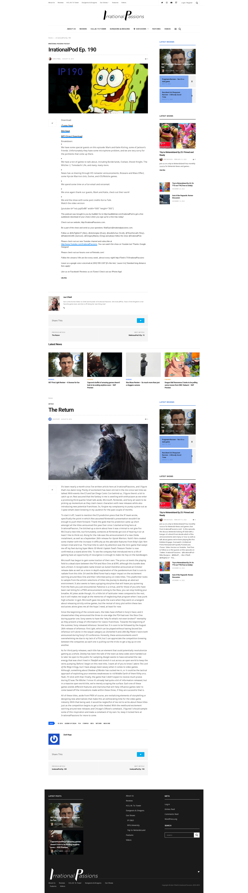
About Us (51, 2)
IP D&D (130, 820)
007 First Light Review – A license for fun (63, 383)
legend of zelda (70, 723)
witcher (99, 723)
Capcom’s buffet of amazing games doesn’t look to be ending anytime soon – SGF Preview (103, 385)
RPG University (133, 825)
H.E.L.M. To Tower (73, 2)
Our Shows (104, 2)
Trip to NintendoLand (136, 830)
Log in (167, 804)
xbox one (106, 723)
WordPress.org (171, 819)
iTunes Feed (67, 125)
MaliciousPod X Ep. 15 (136, 335)
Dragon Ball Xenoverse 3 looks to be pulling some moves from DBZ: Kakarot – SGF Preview (181, 385)
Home (50, 38)
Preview (90, 379)
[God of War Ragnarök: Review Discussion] (165, 199)
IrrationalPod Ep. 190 (137, 769)
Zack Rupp (56, 419)
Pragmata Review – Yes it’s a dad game (173, 80)
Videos (123, 2)
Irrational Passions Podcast (59, 43)
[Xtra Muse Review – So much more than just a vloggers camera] (143, 364)
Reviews (61, 2)
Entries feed (170, 809)
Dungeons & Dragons (89, 2)
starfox (85, 723)
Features (115, 2)
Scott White (169, 71)
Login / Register (187, 3)
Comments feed (171, 814)
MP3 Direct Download (71, 136)
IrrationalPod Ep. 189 (59, 769)
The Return (56, 335)
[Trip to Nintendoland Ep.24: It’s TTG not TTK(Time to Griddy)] (165, 187)
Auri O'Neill (56, 59)
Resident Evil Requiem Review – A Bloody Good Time (171, 94)
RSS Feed (65, 131)
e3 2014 (60, 723)
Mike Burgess (168, 159)
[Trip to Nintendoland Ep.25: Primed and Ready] (178, 136)
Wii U (92, 723)
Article (51, 404)
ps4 (79, 723)
